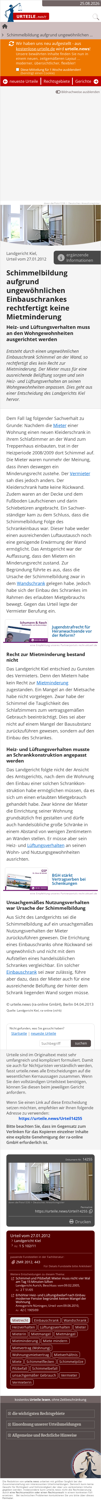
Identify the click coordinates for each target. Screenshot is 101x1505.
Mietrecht (20, 1320)
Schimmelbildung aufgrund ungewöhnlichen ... (50, 35)
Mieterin (19, 1334)
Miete (17, 1361)
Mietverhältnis (66, 1354)
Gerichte (83, 81)
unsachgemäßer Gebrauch (34, 1375)
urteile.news (32, 1481)
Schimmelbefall (45, 1368)
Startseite (19, 1033)
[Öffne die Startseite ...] (39, 12)
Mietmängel (66, 1334)
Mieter (80, 1327)
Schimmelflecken (40, 1361)
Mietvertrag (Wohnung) (31, 1348)
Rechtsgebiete (57, 81)
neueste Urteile (24, 81)
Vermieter (69, 1375)
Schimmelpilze (71, 1361)
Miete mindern (55, 1340)
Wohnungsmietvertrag (30, 1354)
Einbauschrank (46, 1320)
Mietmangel (41, 1334)
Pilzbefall (19, 1368)
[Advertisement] (50, 150)
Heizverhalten (23, 1327)
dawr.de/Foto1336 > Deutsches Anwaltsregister (72, 203)
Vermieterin (22, 1382)
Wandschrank (75, 1320)
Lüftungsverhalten (55, 1327)
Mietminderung (25, 1340)
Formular (7, 1498)
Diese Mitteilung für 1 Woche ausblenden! (51, 71)
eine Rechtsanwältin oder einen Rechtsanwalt (37, 1492)
